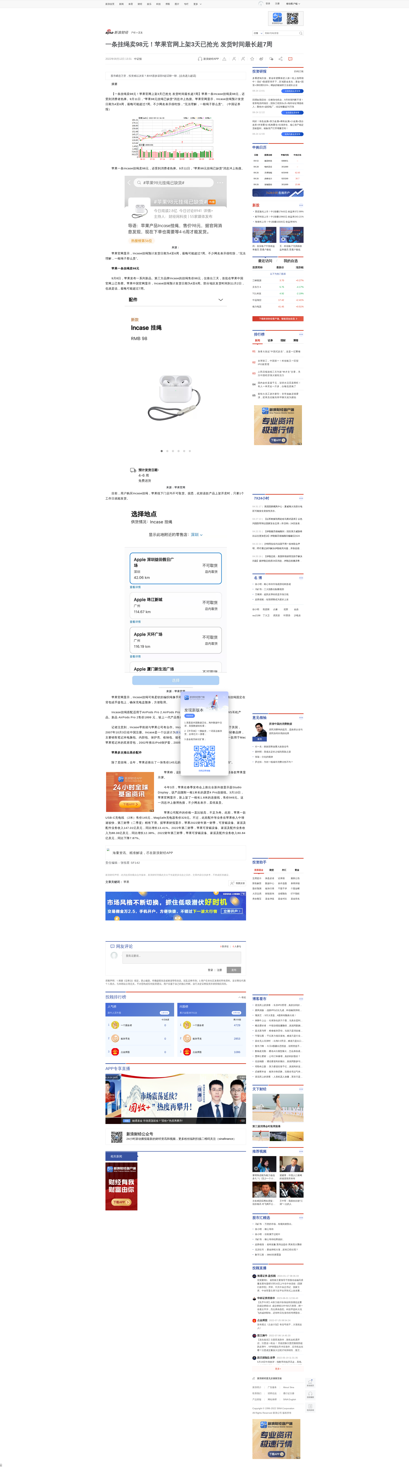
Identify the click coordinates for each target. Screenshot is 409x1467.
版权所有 (286, 1413)
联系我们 (256, 1393)
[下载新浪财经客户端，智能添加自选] (278, 318)
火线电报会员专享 (292, 91)
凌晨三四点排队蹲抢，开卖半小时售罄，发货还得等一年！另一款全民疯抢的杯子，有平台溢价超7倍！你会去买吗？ (205, 1330)
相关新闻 (116, 1156)
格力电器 (256, 306)
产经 (133, 32)
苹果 (126, 882)
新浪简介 (256, 1387)
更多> (278, 1368)
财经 (140, 4)
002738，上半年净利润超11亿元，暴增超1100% (206, 1348)
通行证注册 (288, 1393)
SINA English (289, 1399)
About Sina (288, 1387)
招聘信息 (272, 1393)
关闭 (224, 697)
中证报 (138, 59)
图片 (177, 4)
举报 (224, 59)
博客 (168, 4)
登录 (210, 970)
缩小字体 (233, 59)
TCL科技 (256, 293)
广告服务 (272, 1387)
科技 (158, 4)
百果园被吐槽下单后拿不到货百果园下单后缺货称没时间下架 (188, 1247)
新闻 (121, 4)
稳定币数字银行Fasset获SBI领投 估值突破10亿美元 (182, 1433)
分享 (279, 59)
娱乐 (149, 4)
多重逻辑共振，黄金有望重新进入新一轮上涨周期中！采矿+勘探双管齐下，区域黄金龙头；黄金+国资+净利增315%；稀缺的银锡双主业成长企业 (278, 81)
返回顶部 (310, 1420)
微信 (270, 59)
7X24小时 (261, 498)
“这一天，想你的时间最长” (163, 1264)
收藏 (252, 59)
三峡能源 (256, 280)
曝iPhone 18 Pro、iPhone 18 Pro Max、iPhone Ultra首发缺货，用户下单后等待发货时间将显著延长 (205, 1161)
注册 (277, 3)
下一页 (243, 1097)
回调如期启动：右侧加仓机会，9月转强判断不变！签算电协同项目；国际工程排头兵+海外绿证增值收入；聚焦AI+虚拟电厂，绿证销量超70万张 (278, 103)
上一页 (108, 1097)
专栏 (186, 4)
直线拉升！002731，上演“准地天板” (170, 1416)
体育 (130, 4)
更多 (195, 4)
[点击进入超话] (187, 75)
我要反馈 (240, 883)
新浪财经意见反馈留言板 (269, 1378)
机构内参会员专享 (292, 134)
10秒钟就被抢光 (182, 1202)
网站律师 (272, 1399)
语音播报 (310, 1395)
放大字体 (243, 59)
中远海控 (256, 300)
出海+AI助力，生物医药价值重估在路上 (200, 1450)
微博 (261, 59)
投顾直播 (259, 1268)
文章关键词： (114, 882)
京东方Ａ (256, 287)
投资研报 (259, 71)
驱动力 (180, 732)
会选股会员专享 (292, 113)
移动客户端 (291, 3)
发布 (233, 970)
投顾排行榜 (115, 997)
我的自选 (291, 261)
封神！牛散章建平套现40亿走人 (194, 1371)
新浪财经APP (211, 59)
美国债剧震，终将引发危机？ (192, 1393)
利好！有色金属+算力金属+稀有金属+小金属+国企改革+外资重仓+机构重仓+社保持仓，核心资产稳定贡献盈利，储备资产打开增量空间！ (278, 125)
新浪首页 (109, 4)
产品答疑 (256, 1399)
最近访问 (265, 261)
